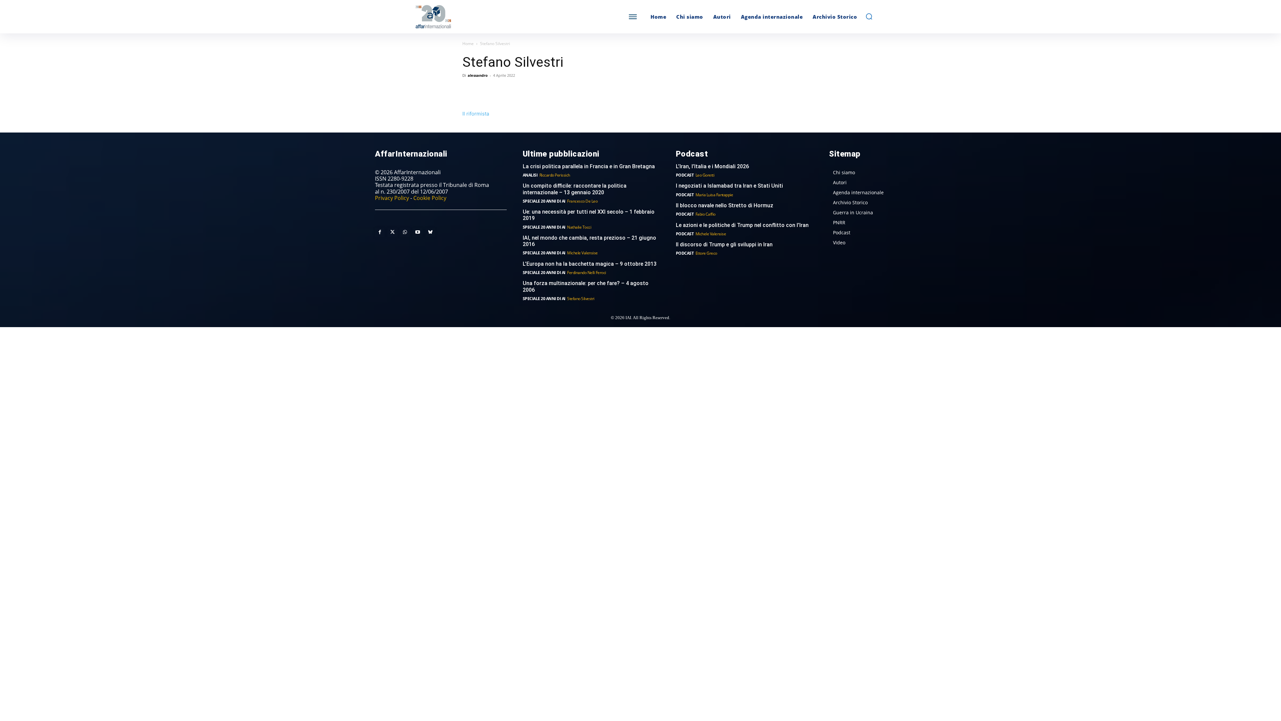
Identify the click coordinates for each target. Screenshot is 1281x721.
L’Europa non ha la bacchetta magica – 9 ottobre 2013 (590, 264)
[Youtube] (417, 232)
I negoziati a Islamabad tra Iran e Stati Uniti (729, 186)
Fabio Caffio (706, 214)
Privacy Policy (392, 198)
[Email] (530, 90)
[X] (484, 90)
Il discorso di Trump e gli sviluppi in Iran (724, 244)
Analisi (530, 175)
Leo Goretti (705, 175)
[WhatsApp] (499, 90)
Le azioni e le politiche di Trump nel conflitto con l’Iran (742, 225)
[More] (561, 90)
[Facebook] (469, 90)
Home (468, 43)
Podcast (685, 175)
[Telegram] (515, 90)
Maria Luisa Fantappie (714, 195)
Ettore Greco (706, 253)
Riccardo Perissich (554, 175)
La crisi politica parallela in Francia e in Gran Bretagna (589, 166)
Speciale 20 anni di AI (544, 201)
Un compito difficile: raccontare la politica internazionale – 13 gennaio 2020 (574, 189)
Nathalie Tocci (579, 227)
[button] (869, 16)
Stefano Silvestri (580, 298)
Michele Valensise (582, 253)
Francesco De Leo (582, 201)
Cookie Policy (429, 198)
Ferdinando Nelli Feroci (586, 272)
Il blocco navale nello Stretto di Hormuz (724, 205)
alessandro (478, 75)
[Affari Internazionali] (466, 17)
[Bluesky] (430, 232)
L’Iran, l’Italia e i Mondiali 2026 (712, 166)
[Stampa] (545, 90)
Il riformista (475, 113)
